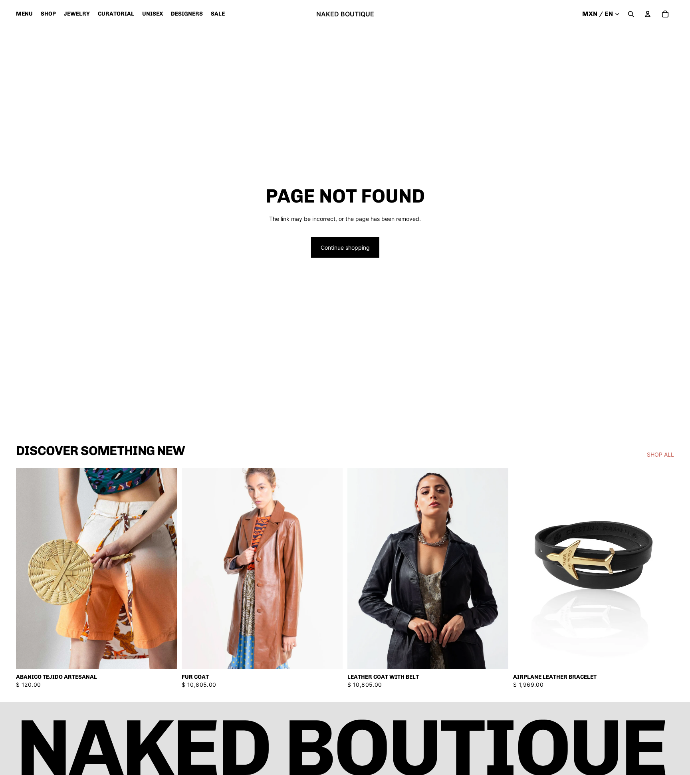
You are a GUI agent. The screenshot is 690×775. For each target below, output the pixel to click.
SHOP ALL (660, 454)
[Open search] (631, 14)
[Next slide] (331, 568)
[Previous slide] (194, 568)
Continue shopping (345, 247)
